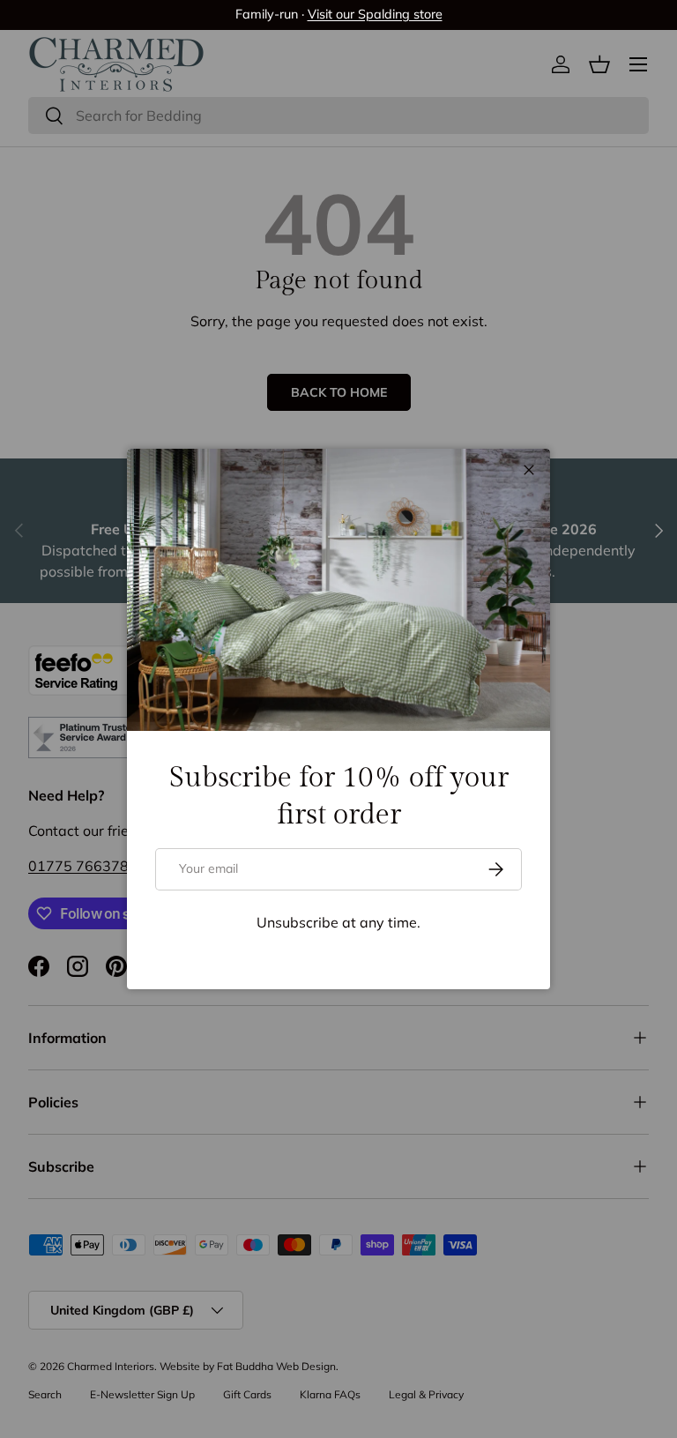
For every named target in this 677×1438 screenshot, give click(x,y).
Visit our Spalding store (375, 14)
